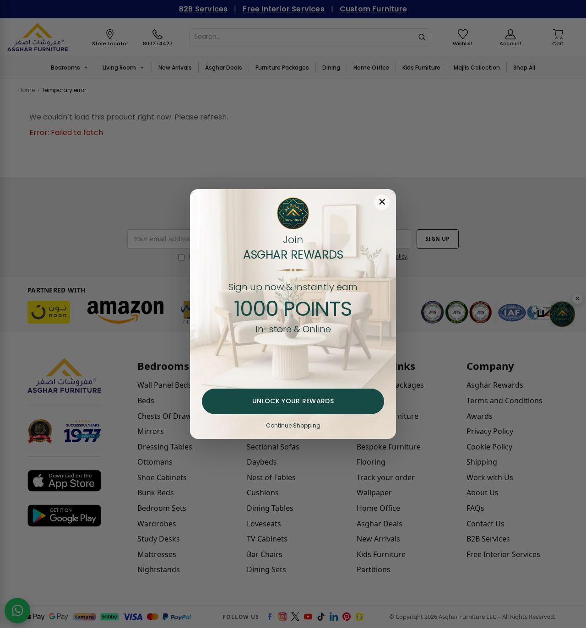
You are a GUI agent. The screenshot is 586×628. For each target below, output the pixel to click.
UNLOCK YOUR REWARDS (293, 401)
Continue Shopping (293, 425)
